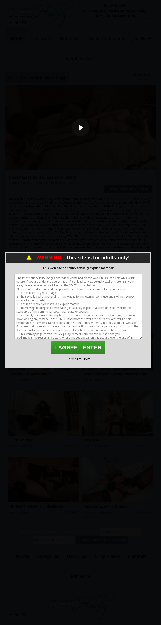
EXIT (87, 359)
